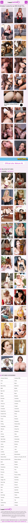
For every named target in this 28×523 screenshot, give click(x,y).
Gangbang (3, 426)
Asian (15, 380)
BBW (2, 388)
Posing (15, 472)
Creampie (3, 408)
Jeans (2, 444)
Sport (2, 492)
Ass (1, 383)
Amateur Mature (4, 378)
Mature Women (17, 459)
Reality (2, 477)
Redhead (16, 477)
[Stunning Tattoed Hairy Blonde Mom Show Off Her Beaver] (7, 297)
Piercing (16, 467)
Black (15, 393)
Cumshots (16, 408)
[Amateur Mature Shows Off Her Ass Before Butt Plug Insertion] (7, 214)
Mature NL (10, 171)
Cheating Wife (17, 401)
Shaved (16, 482)
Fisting (2, 423)
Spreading (16, 492)
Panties (16, 464)
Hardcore (16, 436)
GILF (2, 431)
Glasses (2, 428)
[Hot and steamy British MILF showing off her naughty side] (20, 214)
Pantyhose (3, 467)
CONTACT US (23, 521)
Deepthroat (3, 411)
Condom (16, 403)
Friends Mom (17, 423)
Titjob (2, 500)
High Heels (3, 439)
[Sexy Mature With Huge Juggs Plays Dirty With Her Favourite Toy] (20, 180)
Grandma (16, 431)
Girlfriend (16, 426)
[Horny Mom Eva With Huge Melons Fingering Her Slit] (20, 347)
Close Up (3, 403)
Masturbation (17, 454)
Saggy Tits (3, 479)
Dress (15, 413)
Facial (2, 418)
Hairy (15, 434)
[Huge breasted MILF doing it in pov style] (7, 314)
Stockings (3, 494)
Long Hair (3, 454)
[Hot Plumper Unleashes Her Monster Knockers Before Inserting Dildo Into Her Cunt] (20, 364)
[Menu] (2, 2)
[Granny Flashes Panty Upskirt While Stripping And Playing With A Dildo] (20, 314)
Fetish (2, 421)
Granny (2, 434)
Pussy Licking (17, 474)
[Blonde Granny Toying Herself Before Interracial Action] (7, 264)
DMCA (16, 521)
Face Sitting (3, 416)
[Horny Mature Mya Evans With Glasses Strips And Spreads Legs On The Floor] (7, 230)
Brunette (2, 398)
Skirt (2, 487)
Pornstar (2, 472)
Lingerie (16, 451)
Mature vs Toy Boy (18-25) (20, 456)
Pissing (2, 469)
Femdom (16, 418)
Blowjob (16, 395)
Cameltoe (16, 398)
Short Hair (3, 482)
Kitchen (2, 446)
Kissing (16, 444)
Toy (15, 500)
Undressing (3, 502)
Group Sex (16, 428)
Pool (15, 469)
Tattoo (15, 494)
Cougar (16, 406)
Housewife (3, 441)
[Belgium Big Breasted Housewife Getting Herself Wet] (20, 197)
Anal (2, 380)
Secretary (16, 479)
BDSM (15, 388)
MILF (2, 461)
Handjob (2, 436)
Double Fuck (3, 413)
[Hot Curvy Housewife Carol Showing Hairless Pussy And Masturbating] (7, 180)
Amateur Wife (17, 378)
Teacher (2, 497)
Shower (16, 484)
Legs (15, 449)
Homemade (16, 439)
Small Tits (16, 487)
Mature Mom (3, 456)
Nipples (16, 461)
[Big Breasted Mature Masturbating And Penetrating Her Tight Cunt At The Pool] (20, 280)
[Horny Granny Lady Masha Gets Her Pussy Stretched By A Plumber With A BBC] (20, 247)
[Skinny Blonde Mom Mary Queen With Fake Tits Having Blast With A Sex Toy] (7, 197)
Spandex (16, 489)
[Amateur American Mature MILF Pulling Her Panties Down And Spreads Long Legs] (7, 364)
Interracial (16, 441)
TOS (6, 521)
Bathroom (16, 385)
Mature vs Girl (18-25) (5, 459)
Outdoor (2, 464)
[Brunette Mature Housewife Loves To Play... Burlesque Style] (20, 297)
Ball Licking (3, 385)
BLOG (3, 521)
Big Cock (3, 390)
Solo (2, 489)
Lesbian (2, 451)
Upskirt (2, 505)
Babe (15, 383)
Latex (2, 449)
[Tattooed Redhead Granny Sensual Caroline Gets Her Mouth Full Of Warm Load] (20, 230)
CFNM (2, 401)
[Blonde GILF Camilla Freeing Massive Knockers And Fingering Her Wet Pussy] (20, 330)
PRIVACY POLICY (10, 521)
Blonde (2, 395)
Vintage (16, 505)
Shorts (2, 484)
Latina (15, 446)
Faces (15, 416)
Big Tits (16, 390)
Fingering (16, 421)
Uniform (16, 502)
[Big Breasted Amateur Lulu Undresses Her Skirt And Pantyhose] (20, 264)
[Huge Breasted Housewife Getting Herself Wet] (7, 330)
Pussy (2, 474)
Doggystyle (16, 411)
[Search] (26, 2)
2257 (19, 521)
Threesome (16, 497)
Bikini (2, 393)
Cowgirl (2, 406)
